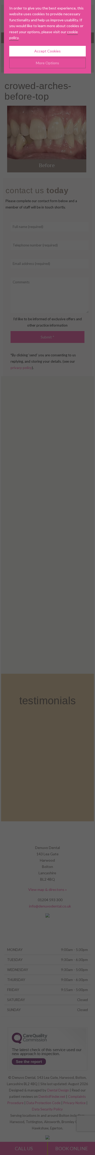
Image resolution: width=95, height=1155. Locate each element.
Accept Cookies (47, 51)
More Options (47, 63)
